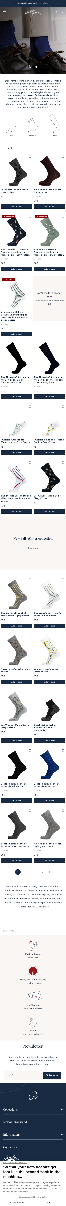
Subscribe (52, 1075)
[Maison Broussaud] (33, 13)
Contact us (10, 1147)
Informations (11, 1134)
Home (5, 931)
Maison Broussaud (15, 1122)
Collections (10, 1109)
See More (44, 907)
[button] (56, 13)
